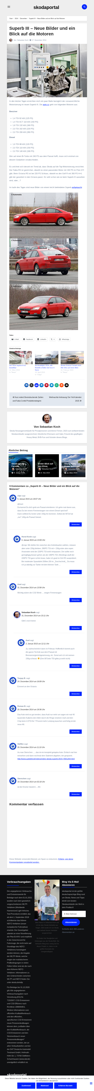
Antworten (76, 524)
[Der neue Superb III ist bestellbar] (21, 357)
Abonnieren (71, 922)
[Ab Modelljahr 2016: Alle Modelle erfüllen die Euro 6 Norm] (46, 357)
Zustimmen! (26, 1086)
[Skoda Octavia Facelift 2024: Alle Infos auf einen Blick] (72, 357)
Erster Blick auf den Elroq (45, 465)
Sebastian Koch (23, 40)
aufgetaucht (77, 187)
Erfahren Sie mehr (65, 1086)
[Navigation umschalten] (9, 6)
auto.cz (46, 105)
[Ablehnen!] (91, 1083)
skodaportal (46, 7)
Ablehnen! (45, 1086)
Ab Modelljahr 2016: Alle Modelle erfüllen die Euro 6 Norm (44, 367)
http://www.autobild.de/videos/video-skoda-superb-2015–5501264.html (46, 759)
